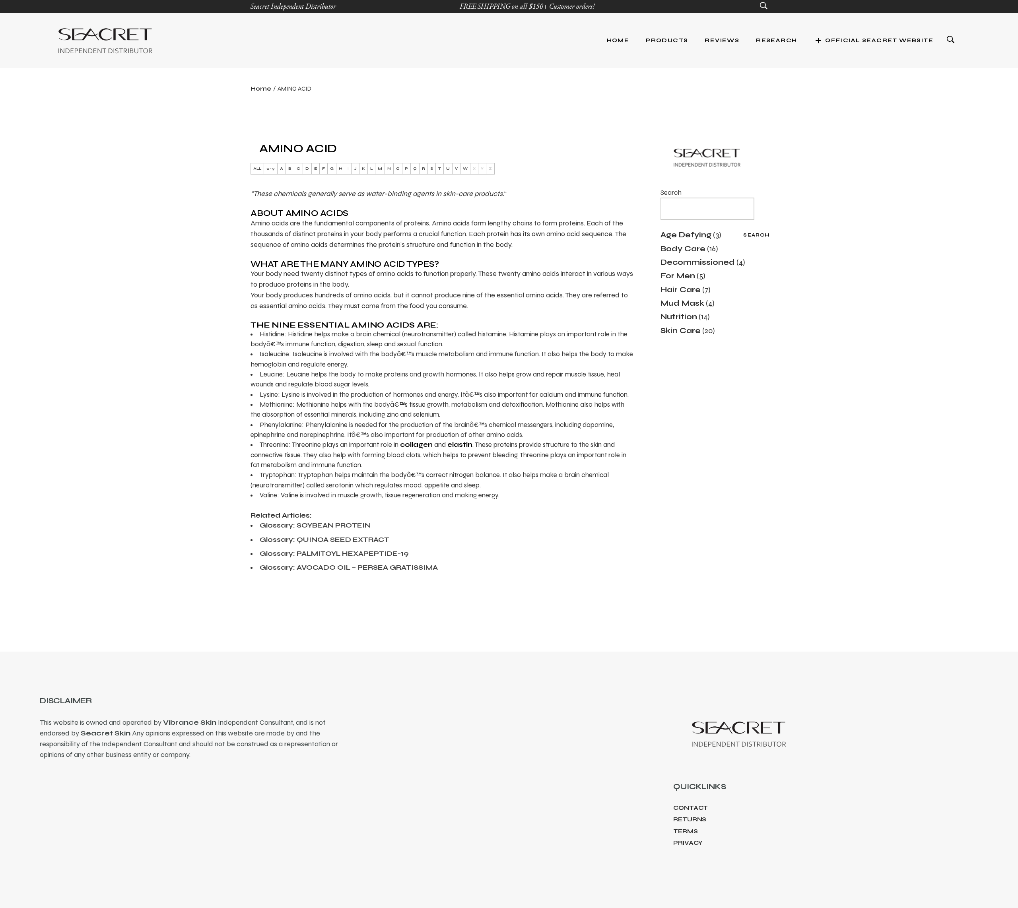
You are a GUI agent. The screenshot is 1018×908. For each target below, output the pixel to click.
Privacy (688, 842)
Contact (690, 807)
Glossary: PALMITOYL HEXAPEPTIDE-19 (334, 553)
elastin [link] (459, 444)
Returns (689, 819)
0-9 (270, 168)
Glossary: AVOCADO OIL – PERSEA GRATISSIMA (349, 567)
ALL (257, 168)
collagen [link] (416, 444)
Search (671, 192)
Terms (685, 831)
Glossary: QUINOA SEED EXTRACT (324, 539)
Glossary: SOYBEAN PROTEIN (315, 525)
